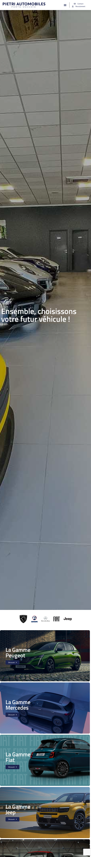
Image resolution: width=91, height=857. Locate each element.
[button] (65, 5)
